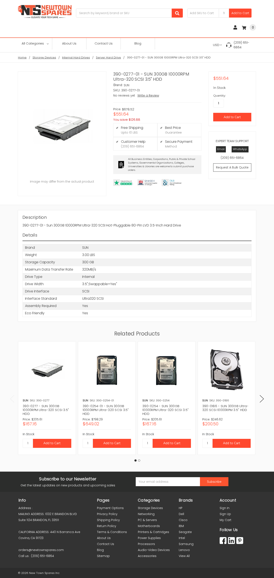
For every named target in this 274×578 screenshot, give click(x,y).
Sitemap (103, 556)
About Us (69, 43)
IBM (181, 526)
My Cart (225, 520)
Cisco (183, 520)
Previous (12, 398)
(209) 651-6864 (241, 45)
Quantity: (219, 95)
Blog (137, 43)
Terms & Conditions (112, 532)
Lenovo (184, 550)
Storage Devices (150, 508)
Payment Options (110, 508)
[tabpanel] (47, 398)
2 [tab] (139, 460)
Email (221, 149)
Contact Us (104, 43)
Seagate (185, 532)
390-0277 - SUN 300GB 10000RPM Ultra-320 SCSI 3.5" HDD (46, 410)
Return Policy (106, 526)
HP (180, 508)
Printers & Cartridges (153, 532)
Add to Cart (240, 13)
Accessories (147, 556)
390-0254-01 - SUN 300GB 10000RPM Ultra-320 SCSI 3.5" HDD (106, 410)
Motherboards (149, 526)
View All (184, 556)
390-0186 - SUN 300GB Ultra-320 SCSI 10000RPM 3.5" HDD (225, 408)
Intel (182, 538)
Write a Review (148, 95)
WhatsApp (240, 149)
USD (216, 45)
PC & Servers (147, 520)
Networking (146, 514)
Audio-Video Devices (154, 550)
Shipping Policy (108, 520)
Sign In (224, 508)
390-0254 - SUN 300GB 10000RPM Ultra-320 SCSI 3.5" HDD (165, 410)
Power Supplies (149, 538)
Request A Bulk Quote (232, 167)
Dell (181, 514)
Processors (146, 544)
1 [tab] (135, 460)
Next (262, 398)
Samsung (186, 544)
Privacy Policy (107, 514)
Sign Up (225, 514)
